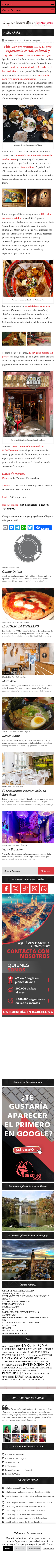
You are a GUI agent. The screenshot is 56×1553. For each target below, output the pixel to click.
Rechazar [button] (20, 1548)
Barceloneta (9, 1349)
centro (49, 1349)
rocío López (19, 786)
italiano (19, 1361)
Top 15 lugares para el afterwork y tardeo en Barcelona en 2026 (28, 1497)
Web (22, 504)
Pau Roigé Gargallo (23, 731)
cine (12, 1352)
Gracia (44, 1358)
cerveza (6, 1352)
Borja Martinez (21, 677)
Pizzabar (7, 1328)
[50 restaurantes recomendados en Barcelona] (28, 768)
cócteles (8, 1355)
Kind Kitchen (9, 1325)
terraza (38, 1376)
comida (32, 1352)
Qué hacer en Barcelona (16, 1370)
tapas (19, 1376)
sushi (11, 1377)
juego (35, 1361)
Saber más (48, 1548)
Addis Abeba (12, 32)
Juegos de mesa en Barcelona (18, 1290)
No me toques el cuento (15, 1293)
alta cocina (7, 1346)
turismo (21, 1379)
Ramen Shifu (11, 735)
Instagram (31, 504)
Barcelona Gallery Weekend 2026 (20, 1312)
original (17, 1365)
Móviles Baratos (12, 1462)
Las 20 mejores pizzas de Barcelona (21, 1322)
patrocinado (36, 1364)
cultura (43, 1352)
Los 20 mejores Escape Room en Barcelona (24, 1514)
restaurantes (34, 1373)
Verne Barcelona (13, 849)
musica (7, 1365)
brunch (28, 1349)
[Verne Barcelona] (28, 827)
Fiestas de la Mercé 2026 (15, 1333)
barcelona (34, 1345)
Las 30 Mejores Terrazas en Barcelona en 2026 (25, 1506)
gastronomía (14, 1358)
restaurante (13, 1373)
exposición (37, 1355)
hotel (12, 1361)
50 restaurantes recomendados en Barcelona (24, 792)
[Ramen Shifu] (28, 713)
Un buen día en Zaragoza (15, 1458)
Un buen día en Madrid (15, 1454)
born (20, 1349)
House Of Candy (10, 1306)
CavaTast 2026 (9, 1314)
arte (17, 1346)
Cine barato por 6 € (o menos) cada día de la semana (25, 1297)
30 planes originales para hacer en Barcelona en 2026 (28, 1492)
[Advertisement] (28, 1050)
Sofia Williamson (21, 845)
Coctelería (20, 1352)
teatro (28, 1376)
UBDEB (30, 1379)
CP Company (10, 1466)
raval (33, 1370)
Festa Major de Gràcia (14, 1330)
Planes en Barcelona (19, 1367)
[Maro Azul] (28, 659)
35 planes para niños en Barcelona (20, 1488)
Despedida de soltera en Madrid (18, 1470)
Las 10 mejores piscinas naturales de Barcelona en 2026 (29, 1502)
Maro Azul (9, 680)
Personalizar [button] (34, 1548)
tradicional (9, 1379)
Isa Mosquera (35, 40)
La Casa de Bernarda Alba (16, 1301)
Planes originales (42, 1367)
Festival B (7, 1309)
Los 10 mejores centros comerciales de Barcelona (26, 1518)
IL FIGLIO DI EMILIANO (20, 626)
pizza (4, 1368)
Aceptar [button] (8, 1548)
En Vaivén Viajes (12, 1474)
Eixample (23, 1355)
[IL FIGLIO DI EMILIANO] (28, 604)
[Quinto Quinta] (28, 549)
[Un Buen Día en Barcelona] (28, 26)
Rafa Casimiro (24, 622)
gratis (5, 1361)
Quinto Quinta (12, 571)
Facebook (44, 504)
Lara (17, 567)
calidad (38, 1349)
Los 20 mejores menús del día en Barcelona (24, 1522)
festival (47, 1355)
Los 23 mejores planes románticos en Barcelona (26, 1510)
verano (39, 1379)
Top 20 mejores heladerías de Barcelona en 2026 (25, 1318)
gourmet (32, 1358)
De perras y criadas (13, 1304)
